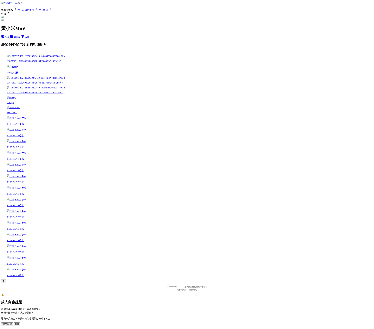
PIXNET (176, 287)
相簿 (7, 37)
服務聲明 (193, 289)
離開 (17, 324)
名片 (27, 37)
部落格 (17, 37)
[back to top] (3, 281)
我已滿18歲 (7, 324)
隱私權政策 (182, 289)
